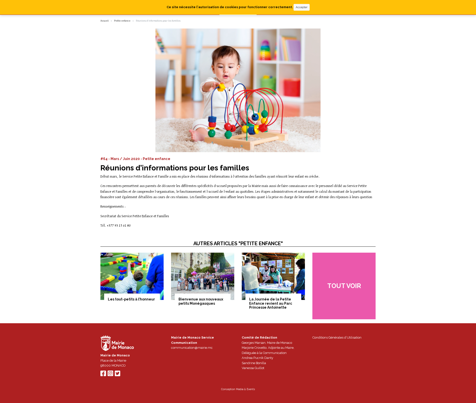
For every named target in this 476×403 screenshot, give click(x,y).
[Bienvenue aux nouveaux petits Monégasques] (202, 276)
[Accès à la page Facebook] (103, 374)
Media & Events (245, 389)
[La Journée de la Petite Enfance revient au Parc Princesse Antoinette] (273, 276)
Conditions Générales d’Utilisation (336, 337)
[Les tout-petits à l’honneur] (132, 276)
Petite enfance (122, 21)
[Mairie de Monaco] (117, 344)
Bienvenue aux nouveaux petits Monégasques (200, 301)
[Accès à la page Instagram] (110, 374)
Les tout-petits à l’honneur (131, 299)
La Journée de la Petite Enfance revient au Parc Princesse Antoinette (270, 303)
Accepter (301, 7)
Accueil (104, 21)
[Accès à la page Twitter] (117, 374)
